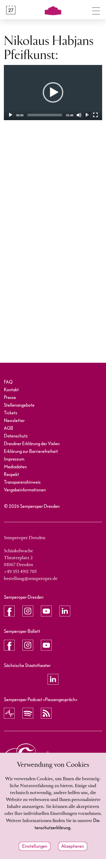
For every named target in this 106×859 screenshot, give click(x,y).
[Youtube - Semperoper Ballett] (46, 645)
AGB (8, 428)
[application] (53, 92)
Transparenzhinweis (22, 482)
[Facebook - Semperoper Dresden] (9, 611)
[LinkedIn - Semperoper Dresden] (64, 611)
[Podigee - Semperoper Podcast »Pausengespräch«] (9, 713)
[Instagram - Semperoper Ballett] (27, 645)
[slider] (45, 115)
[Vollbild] (95, 115)
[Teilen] (87, 115)
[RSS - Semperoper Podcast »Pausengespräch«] (46, 713)
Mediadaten (15, 466)
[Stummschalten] (79, 115)
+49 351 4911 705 (20, 571)
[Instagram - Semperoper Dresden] (27, 611)
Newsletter (14, 420)
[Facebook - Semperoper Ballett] (9, 645)
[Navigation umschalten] (96, 10)
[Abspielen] (10, 115)
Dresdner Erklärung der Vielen (32, 443)
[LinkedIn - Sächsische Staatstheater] (53, 679)
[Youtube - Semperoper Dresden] (46, 611)
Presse (10, 397)
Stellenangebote (19, 405)
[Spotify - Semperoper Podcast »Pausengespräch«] (27, 713)
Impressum (14, 459)
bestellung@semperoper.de (30, 578)
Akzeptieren (72, 846)
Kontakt (11, 389)
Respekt (11, 474)
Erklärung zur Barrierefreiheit (31, 451)
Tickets (10, 413)
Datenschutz (16, 436)
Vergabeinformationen (25, 490)
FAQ (8, 382)
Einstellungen (34, 846)
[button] (53, 92)
